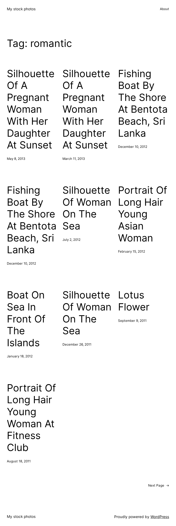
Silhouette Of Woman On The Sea (86, 208)
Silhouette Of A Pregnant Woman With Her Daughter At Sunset (31, 109)
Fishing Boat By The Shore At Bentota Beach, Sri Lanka (143, 103)
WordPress (159, 516)
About (164, 9)
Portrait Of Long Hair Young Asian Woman (142, 214)
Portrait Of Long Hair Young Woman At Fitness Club (31, 417)
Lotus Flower (133, 301)
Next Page (158, 485)
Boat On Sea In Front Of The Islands (26, 319)
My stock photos (21, 9)
